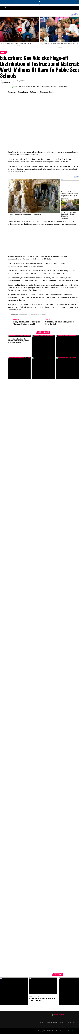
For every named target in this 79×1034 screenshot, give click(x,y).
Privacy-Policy (72, 1022)
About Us (62, 1022)
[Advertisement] (43, 108)
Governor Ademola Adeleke (37, 315)
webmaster (6, 82)
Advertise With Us (52, 1022)
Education (23, 315)
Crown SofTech (73, 1031)
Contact (41, 1022)
